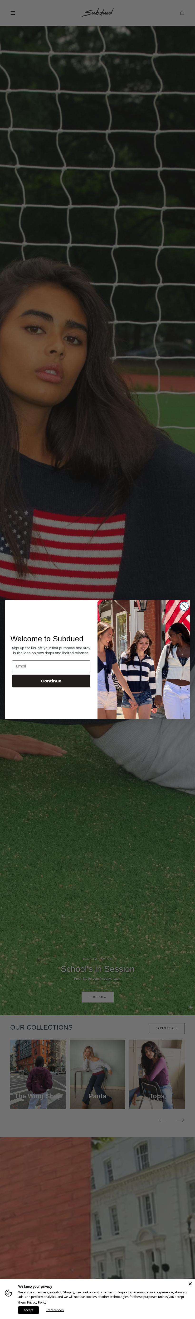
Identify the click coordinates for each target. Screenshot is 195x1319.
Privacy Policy (36, 1302)
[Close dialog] (184, 606)
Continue (51, 681)
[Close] (190, 1283)
